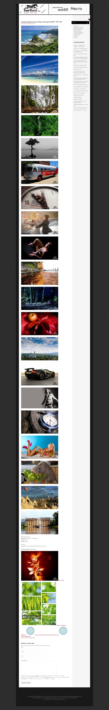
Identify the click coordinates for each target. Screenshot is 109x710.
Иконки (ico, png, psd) (78, 28)
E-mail (22, 651)
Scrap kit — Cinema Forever (79, 93)
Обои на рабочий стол (30, 637)
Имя (22, 647)
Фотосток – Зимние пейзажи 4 (80, 48)
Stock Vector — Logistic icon (80, 88)
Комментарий (24, 660)
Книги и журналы (77, 31)
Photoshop (76, 26)
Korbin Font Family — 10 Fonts (80, 110)
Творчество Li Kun (78, 69)
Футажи (75, 36)
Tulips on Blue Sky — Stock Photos (81, 86)
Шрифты (76, 37)
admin (33, 23)
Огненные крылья (78, 97)
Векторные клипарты (78, 27)
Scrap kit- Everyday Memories (80, 65)
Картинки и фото (77, 29)
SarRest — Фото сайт (44, 696)
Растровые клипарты (78, 33)
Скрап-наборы (77, 34)
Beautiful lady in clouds (78, 95)
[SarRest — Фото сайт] (34, 14)
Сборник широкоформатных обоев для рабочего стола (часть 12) (81, 62)
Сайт (22, 656)
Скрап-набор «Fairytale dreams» (80, 67)
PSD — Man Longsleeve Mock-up (81, 84)
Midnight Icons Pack (78, 99)
